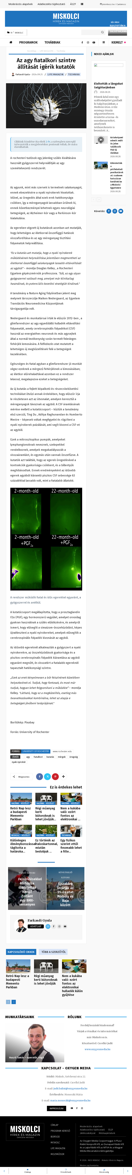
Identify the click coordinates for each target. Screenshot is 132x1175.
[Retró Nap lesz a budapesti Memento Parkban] (21, 799)
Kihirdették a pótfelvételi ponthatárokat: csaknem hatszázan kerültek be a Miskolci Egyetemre (116, 175)
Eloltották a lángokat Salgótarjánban (120, 28)
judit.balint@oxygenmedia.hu (70, 1088)
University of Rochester (36, 751)
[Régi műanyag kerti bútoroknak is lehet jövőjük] (46, 799)
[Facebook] (82, 42)
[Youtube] (94, 42)
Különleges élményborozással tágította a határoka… (23, 845)
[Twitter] (47, 776)
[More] (63, 776)
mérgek (62, 756)
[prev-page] (8, 1002)
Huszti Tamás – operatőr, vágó (26, 1057)
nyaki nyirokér (19, 762)
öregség (73, 756)
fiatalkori (38, 756)
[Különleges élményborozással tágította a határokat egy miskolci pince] (21, 831)
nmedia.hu (104, 1049)
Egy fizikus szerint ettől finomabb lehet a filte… (71, 845)
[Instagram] (88, 42)
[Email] (48, 926)
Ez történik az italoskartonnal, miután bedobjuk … (46, 845)
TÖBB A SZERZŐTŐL (53, 952)
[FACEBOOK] (77, 1108)
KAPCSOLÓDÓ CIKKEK (21, 952)
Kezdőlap (31, 50)
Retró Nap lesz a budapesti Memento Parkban (20, 813)
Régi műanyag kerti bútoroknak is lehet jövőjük (45, 979)
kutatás (50, 756)
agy (28, 756)
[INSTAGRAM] (82, 1108)
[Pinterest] (55, 776)
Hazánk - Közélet (20, 803)
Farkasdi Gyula (40, 920)
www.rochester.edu (62, 751)
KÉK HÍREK (115, 22)
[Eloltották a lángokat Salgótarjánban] (108, 71)
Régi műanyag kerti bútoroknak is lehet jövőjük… (45, 813)
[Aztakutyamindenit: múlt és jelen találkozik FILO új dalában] (101, 140)
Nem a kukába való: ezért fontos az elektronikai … (70, 813)
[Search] (102, 32)
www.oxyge (91, 1049)
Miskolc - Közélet (20, 835)
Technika (74, 74)
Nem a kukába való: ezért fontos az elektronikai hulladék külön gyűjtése (72, 985)
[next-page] (14, 1002)
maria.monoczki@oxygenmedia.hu (70, 1100)
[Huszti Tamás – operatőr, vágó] (34, 1042)
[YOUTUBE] (72, 1108)
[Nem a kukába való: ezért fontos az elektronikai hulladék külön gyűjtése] (71, 799)
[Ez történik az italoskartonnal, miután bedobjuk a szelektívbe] (46, 831)
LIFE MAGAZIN (46, 50)
